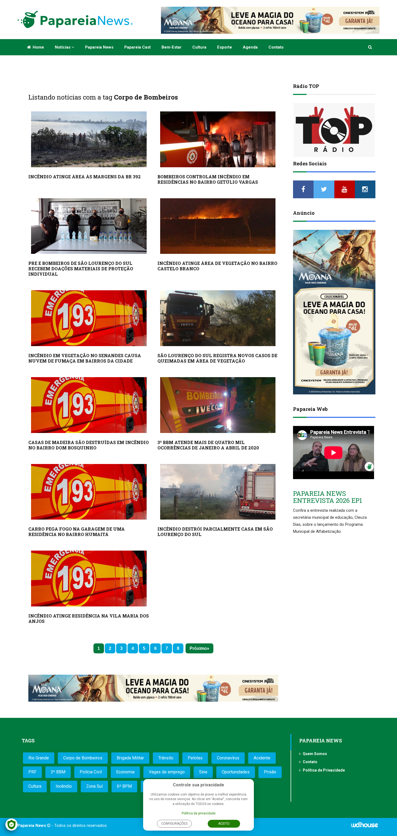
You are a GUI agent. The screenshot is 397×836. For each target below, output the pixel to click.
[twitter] (324, 189)
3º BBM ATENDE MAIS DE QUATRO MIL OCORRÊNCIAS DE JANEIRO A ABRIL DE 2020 (208, 445)
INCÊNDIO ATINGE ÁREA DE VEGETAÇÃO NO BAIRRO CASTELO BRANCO (217, 265)
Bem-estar (171, 47)
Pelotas (195, 757)
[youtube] (344, 189)
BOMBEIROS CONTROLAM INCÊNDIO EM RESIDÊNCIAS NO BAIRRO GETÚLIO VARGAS (207, 179)
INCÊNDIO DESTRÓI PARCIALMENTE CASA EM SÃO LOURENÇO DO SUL (215, 531)
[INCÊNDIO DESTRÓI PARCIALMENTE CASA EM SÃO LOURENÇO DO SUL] (217, 492)
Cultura (199, 47)
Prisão (270, 771)
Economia (125, 771)
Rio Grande (38, 757)
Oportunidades (236, 771)
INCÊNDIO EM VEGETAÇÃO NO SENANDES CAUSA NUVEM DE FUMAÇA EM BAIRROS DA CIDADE (84, 358)
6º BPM (124, 786)
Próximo (198, 648)
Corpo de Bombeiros (82, 757)
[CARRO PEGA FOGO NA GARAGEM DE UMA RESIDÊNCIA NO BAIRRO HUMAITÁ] (88, 492)
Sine (203, 771)
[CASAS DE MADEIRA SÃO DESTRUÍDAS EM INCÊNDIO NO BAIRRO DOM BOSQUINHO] (88, 405)
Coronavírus (228, 757)
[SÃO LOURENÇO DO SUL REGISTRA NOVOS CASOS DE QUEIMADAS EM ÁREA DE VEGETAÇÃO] (217, 318)
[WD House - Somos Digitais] (364, 826)
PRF (32, 771)
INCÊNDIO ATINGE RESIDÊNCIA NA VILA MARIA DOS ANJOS (88, 618)
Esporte (224, 47)
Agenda (250, 47)
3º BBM (58, 771)
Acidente (262, 757)
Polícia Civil (91, 771)
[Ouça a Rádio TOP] (334, 130)
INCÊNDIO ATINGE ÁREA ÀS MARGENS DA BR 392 (84, 176)
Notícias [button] (63, 47)
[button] (370, 47)
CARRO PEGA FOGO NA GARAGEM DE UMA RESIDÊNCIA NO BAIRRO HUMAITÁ (76, 531)
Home (38, 47)
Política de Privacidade (324, 770)
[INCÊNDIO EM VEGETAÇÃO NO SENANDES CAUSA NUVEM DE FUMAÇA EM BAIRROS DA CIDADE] (88, 318)
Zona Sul (94, 786)
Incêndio (64, 786)
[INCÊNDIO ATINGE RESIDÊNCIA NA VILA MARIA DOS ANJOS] (88, 578)
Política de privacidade (199, 813)
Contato (276, 47)
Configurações (174, 823)
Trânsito (165, 757)
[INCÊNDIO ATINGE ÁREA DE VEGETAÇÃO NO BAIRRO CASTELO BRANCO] (217, 226)
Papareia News (99, 47)
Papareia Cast (137, 47)
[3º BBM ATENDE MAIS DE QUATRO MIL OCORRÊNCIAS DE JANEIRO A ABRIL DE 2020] (217, 405)
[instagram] (365, 189)
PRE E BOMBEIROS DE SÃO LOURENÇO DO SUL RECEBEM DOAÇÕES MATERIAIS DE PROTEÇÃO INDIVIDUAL (80, 268)
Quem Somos (315, 754)
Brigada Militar (130, 757)
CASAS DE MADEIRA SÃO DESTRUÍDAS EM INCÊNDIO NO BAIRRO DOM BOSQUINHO (88, 445)
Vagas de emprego (167, 771)
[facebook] (303, 189)
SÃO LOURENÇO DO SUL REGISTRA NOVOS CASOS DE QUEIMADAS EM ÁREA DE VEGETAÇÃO (217, 358)
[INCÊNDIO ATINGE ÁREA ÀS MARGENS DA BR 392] (88, 139)
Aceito (224, 823)
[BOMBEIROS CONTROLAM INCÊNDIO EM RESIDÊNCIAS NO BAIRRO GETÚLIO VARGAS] (217, 139)
